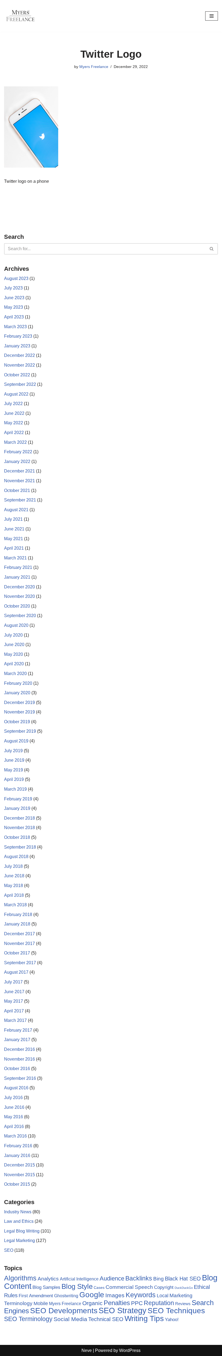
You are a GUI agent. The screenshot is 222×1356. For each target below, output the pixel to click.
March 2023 (15, 326)
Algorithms (20, 1278)
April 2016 (14, 1126)
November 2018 (19, 827)
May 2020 (13, 654)
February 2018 (18, 914)
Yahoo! (172, 1319)
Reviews (183, 1303)
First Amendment (36, 1295)
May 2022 (13, 423)
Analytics (48, 1279)
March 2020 (15, 673)
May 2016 (13, 1116)
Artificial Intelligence (79, 1279)
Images (115, 1295)
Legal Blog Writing (22, 1231)
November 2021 (19, 480)
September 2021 (20, 500)
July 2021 (13, 519)
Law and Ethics (19, 1221)
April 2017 (14, 1011)
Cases (99, 1287)
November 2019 (19, 712)
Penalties (117, 1302)
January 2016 (17, 1155)
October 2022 (17, 375)
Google (91, 1294)
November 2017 (19, 943)
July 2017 (13, 982)
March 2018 (15, 904)
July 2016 (13, 1097)
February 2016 (18, 1145)
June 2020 (14, 644)
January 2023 (17, 346)
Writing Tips (144, 1318)
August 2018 (16, 856)
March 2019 (15, 789)
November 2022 (19, 365)
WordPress (130, 1350)
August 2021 (16, 509)
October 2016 (17, 1068)
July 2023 (13, 288)
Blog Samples (46, 1287)
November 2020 (19, 596)
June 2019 (14, 760)
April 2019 (14, 779)
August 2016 (16, 1088)
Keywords (141, 1295)
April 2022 (14, 432)
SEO (8, 1250)
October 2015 (17, 1184)
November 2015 (19, 1174)
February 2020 (18, 683)
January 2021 (17, 577)
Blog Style (77, 1286)
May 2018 (13, 885)
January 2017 (17, 1039)
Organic (92, 1303)
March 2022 (15, 442)
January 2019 (17, 808)
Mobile (41, 1303)
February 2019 (18, 799)
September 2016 (20, 1078)
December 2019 (19, 702)
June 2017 (14, 991)
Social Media (70, 1319)
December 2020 (19, 587)
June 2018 (14, 875)
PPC (137, 1303)
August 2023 (16, 278)
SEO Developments (63, 1310)
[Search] (212, 249)
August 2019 (16, 741)
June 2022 (14, 413)
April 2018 (14, 895)
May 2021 (13, 538)
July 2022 (13, 403)
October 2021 (17, 490)
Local (162, 1295)
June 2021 (14, 529)
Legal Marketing (19, 1240)
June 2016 (14, 1107)
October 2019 (17, 721)
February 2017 (18, 1030)
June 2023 (14, 297)
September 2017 (20, 962)
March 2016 (15, 1136)
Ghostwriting (66, 1295)
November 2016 (19, 1059)
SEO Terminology (28, 1318)
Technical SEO (105, 1319)
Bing (158, 1279)
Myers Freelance (93, 66)
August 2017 (16, 972)
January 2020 (17, 692)
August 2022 (16, 394)
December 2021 (19, 471)
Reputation (159, 1302)
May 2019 (13, 770)
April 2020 (14, 663)
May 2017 (13, 1001)
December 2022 (19, 355)
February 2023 (18, 336)
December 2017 (19, 933)
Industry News (17, 1212)
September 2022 (20, 384)
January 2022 (17, 461)
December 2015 (19, 1165)
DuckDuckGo (184, 1287)
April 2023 (14, 317)
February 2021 (18, 567)
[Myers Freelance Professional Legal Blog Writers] (20, 16)
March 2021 (15, 558)
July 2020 (13, 635)
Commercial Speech (129, 1287)
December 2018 (19, 818)
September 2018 (20, 847)
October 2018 (17, 837)
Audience (112, 1278)
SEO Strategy (122, 1310)
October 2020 (17, 606)
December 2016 (19, 1049)
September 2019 (20, 731)
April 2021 (14, 548)
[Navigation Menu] (211, 16)
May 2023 (13, 307)
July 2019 (13, 750)
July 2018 (13, 866)
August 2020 (16, 625)
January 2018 (17, 924)
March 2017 (15, 1020)
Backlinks (138, 1278)
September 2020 (20, 615)
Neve (86, 1350)
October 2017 (17, 953)
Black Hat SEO (183, 1279)
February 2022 (18, 451)
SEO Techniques (176, 1310)
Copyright (164, 1287)
